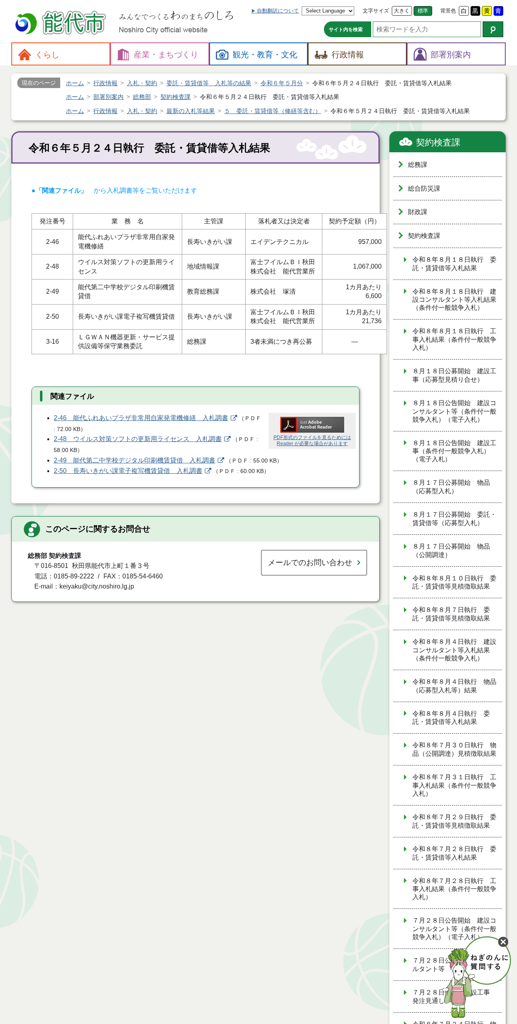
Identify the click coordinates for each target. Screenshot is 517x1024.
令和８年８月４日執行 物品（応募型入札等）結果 (454, 686)
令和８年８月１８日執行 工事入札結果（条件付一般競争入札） (454, 339)
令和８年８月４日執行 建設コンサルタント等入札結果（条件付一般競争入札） (454, 650)
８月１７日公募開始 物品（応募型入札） (451, 486)
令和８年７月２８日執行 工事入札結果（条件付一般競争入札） (454, 889)
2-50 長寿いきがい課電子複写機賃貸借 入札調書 (128, 470)
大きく (402, 11)
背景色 (448, 11)
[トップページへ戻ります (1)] (61, 23)
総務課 (417, 164)
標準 (423, 11)
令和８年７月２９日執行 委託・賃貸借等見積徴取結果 (454, 821)
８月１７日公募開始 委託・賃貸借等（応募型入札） (454, 518)
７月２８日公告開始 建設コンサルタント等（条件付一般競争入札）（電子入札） (454, 928)
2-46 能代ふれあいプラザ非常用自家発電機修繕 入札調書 (141, 417)
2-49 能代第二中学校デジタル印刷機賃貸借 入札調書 (134, 460)
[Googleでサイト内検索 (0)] (493, 29)
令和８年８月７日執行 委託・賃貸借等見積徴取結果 (451, 614)
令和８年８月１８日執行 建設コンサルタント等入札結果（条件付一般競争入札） (454, 299)
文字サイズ (376, 11)
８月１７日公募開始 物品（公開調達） (451, 550)
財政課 (417, 211)
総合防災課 (424, 188)
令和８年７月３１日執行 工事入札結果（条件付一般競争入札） (454, 785)
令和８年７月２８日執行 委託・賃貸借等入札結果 (454, 853)
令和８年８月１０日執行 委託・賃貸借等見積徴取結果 (454, 582)
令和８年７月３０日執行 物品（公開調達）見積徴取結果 (454, 749)
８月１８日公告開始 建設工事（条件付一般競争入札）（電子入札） (454, 451)
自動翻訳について (278, 11)
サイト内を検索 (346, 29)
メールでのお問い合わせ (310, 562)
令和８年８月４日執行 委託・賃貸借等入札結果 (451, 717)
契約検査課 (438, 142)
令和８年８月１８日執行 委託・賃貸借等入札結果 (454, 263)
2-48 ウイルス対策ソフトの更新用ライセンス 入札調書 (138, 438)
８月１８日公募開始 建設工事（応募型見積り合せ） (454, 375)
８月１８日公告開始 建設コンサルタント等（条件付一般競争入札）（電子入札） (454, 411)
